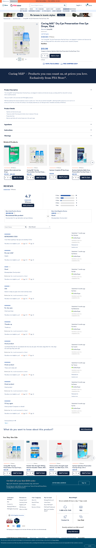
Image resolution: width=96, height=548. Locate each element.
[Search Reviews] (25, 227)
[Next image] (26, 59)
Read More (44, 43)
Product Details (9, 108)
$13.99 (44, 49)
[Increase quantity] (47, 55)
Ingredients (8, 124)
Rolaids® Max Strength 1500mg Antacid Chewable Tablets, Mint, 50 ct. (36, 467)
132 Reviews (81, 167)
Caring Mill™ (50, 29)
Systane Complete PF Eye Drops (59, 170)
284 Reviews (13, 167)
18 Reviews (51, 37)
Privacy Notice (55, 540)
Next (6, 423)
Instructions (8, 130)
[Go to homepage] (15, 5)
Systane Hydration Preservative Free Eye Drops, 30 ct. (81, 466)
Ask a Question (86, 429)
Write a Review (28, 205)
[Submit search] (64, 5)
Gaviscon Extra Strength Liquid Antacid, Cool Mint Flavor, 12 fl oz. (59, 467)
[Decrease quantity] (42, 55)
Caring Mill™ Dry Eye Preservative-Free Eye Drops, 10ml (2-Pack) (36, 171)
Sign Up (84, 483)
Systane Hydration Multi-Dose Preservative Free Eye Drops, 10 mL (81, 171)
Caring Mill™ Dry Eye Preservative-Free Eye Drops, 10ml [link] (36, 18)
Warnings (7, 136)
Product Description (11, 90)
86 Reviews (58, 167)
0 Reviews (35, 463)
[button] (14, 155)
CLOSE (89, 546)
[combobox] (48, 5)
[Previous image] (16, 59)
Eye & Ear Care (16, 18)
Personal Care (7, 18)
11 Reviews (58, 463)
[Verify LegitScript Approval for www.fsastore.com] (17, 521)
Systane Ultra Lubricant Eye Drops (12, 171)
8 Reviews (36, 167)
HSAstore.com (13, 1)
